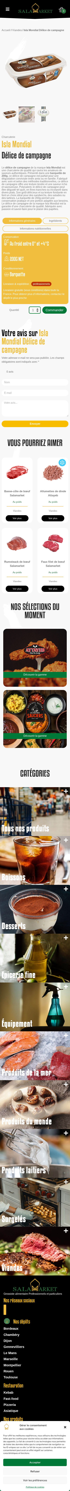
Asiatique (11, 1411)
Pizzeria (10, 1405)
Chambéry (11, 1335)
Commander (54, 310)
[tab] (22, 221)
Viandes (17, 30)
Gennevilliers (14, 1347)
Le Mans (10, 1353)
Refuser (35, 1471)
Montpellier (12, 1365)
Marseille (11, 1359)
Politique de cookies (35, 1487)
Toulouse (11, 1377)
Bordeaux (11, 1328)
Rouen (9, 1371)
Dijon (8, 1341)
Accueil (6, 30)
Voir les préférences (35, 1480)
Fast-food (11, 1398)
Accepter (35, 1462)
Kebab (8, 1392)
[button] (65, 1427)
